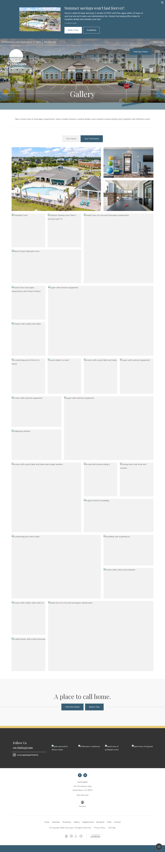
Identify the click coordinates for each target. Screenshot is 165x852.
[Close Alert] (162, 3)
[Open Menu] (157, 52)
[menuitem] (47, 822)
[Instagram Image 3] (116, 748)
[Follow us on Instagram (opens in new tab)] (85, 775)
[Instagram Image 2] (89, 746)
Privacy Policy (99, 828)
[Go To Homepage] (16, 59)
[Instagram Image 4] (142, 746)
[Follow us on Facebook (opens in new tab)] (80, 775)
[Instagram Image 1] (62, 748)
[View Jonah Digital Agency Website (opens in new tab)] (95, 837)
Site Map (112, 828)
